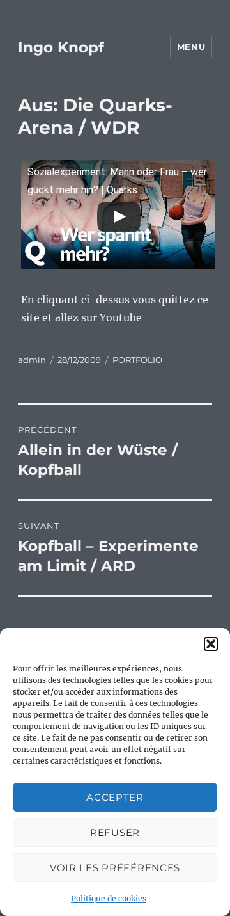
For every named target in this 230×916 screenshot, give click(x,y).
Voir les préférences (115, 868)
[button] (210, 644)
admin (32, 360)
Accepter (115, 797)
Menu (191, 47)
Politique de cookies (108, 898)
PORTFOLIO (137, 360)
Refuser (115, 832)
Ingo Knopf (61, 47)
